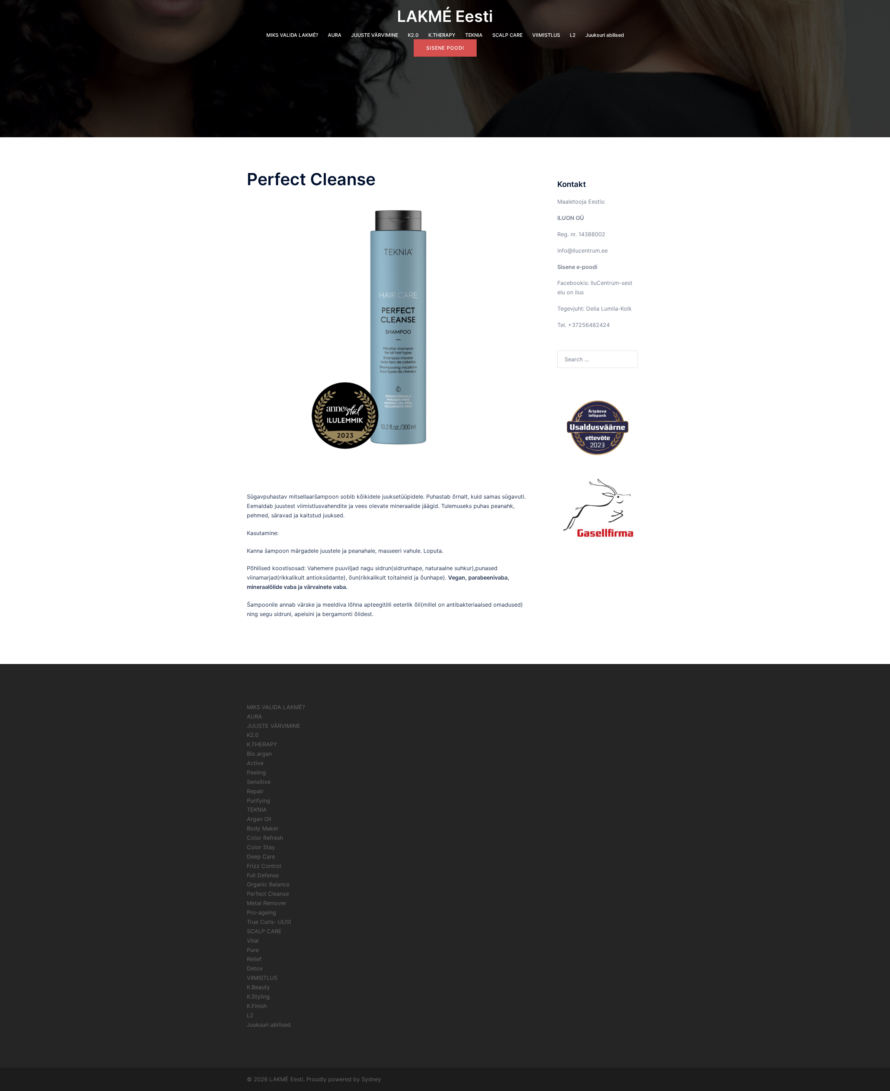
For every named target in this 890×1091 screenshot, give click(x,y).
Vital (253, 940)
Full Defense (263, 875)
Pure (253, 949)
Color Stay (261, 847)
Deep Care (261, 856)
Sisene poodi (445, 48)
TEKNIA (474, 35)
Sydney (371, 1079)
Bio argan (259, 753)
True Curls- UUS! (269, 921)
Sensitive (258, 781)
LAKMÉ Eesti (445, 16)
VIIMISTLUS (546, 35)
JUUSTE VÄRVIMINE (374, 35)
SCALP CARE (507, 35)
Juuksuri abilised (604, 35)
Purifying (258, 800)
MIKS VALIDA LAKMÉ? (292, 35)
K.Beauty (258, 987)
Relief (254, 958)
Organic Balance (268, 884)
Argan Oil (259, 818)
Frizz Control (264, 865)
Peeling (256, 772)
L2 (573, 35)
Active (255, 763)
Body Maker (262, 828)
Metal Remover (266, 903)
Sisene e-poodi (577, 266)
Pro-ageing (261, 912)
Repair (255, 791)
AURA (334, 35)
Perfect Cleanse (268, 893)
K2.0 (413, 35)
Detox (255, 968)
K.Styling (258, 996)
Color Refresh (265, 837)
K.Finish (257, 1005)
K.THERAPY (441, 35)
